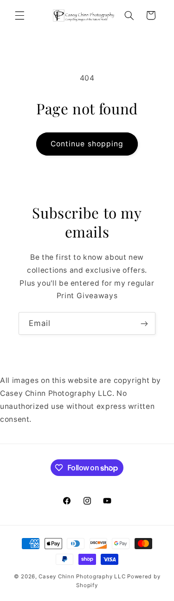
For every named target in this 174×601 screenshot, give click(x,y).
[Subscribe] (144, 323)
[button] (19, 15)
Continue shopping (87, 143)
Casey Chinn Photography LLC (82, 576)
